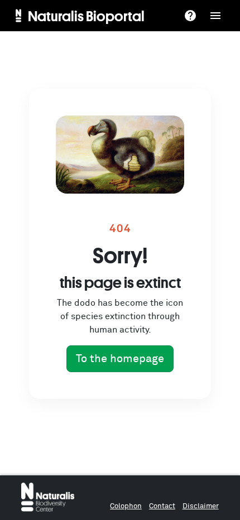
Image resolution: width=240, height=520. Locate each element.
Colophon (126, 506)
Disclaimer (201, 506)
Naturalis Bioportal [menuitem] (86, 15)
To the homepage (120, 358)
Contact (162, 506)
